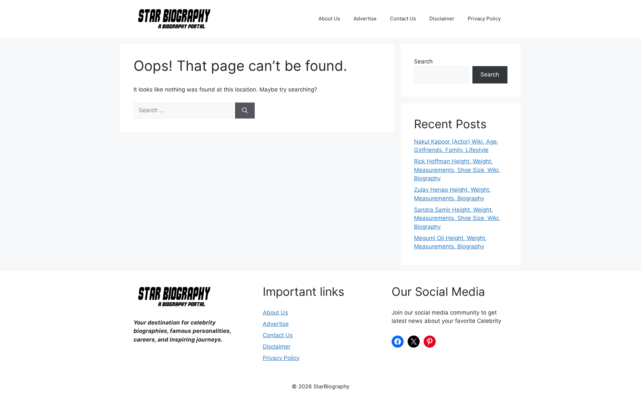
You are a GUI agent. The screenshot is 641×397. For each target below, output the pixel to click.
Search (423, 61)
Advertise (365, 18)
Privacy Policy (484, 18)
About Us (329, 18)
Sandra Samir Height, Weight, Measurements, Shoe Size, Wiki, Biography (457, 218)
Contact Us (403, 18)
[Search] (245, 111)
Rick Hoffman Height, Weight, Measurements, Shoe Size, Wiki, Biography (457, 170)
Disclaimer (441, 18)
